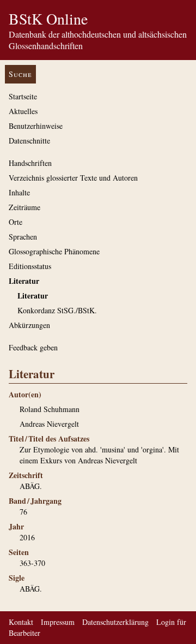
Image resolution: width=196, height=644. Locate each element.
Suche (20, 74)
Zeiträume (24, 207)
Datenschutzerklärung (115, 622)
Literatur (24, 281)
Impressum (58, 622)
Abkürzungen (29, 325)
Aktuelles (23, 111)
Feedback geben (33, 347)
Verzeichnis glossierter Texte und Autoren (73, 177)
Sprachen (23, 236)
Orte (15, 222)
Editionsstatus (30, 266)
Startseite (23, 96)
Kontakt (21, 622)
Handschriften (30, 163)
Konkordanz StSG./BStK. (57, 310)
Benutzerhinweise (36, 126)
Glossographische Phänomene (54, 251)
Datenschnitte (29, 140)
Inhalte (19, 192)
